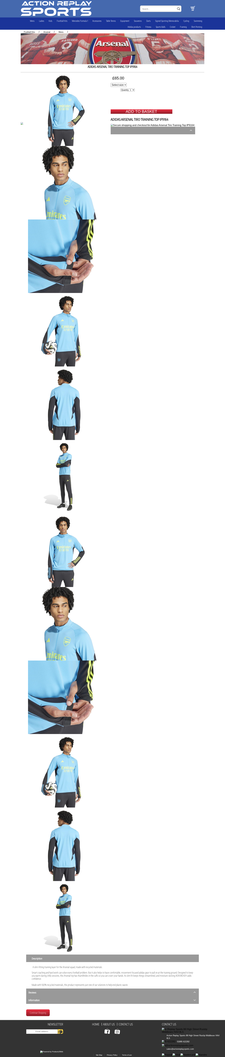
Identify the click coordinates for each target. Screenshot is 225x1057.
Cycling (186, 20)
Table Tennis (111, 20)
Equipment (124, 20)
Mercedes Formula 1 (80, 20)
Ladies (41, 20)
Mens (32, 20)
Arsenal (46, 32)
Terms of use (127, 1055)
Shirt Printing (196, 26)
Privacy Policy (112, 1055)
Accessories (96, 20)
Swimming (198, 20)
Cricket (172, 26)
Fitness (148, 26)
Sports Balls (160, 26)
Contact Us (169, 1024)
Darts (148, 20)
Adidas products (134, 26)
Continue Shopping (38, 1012)
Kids (50, 20)
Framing (183, 26)
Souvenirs (138, 20)
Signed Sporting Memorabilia (167, 20)
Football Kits (62, 20)
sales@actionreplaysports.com (180, 1049)
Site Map (99, 1055)
